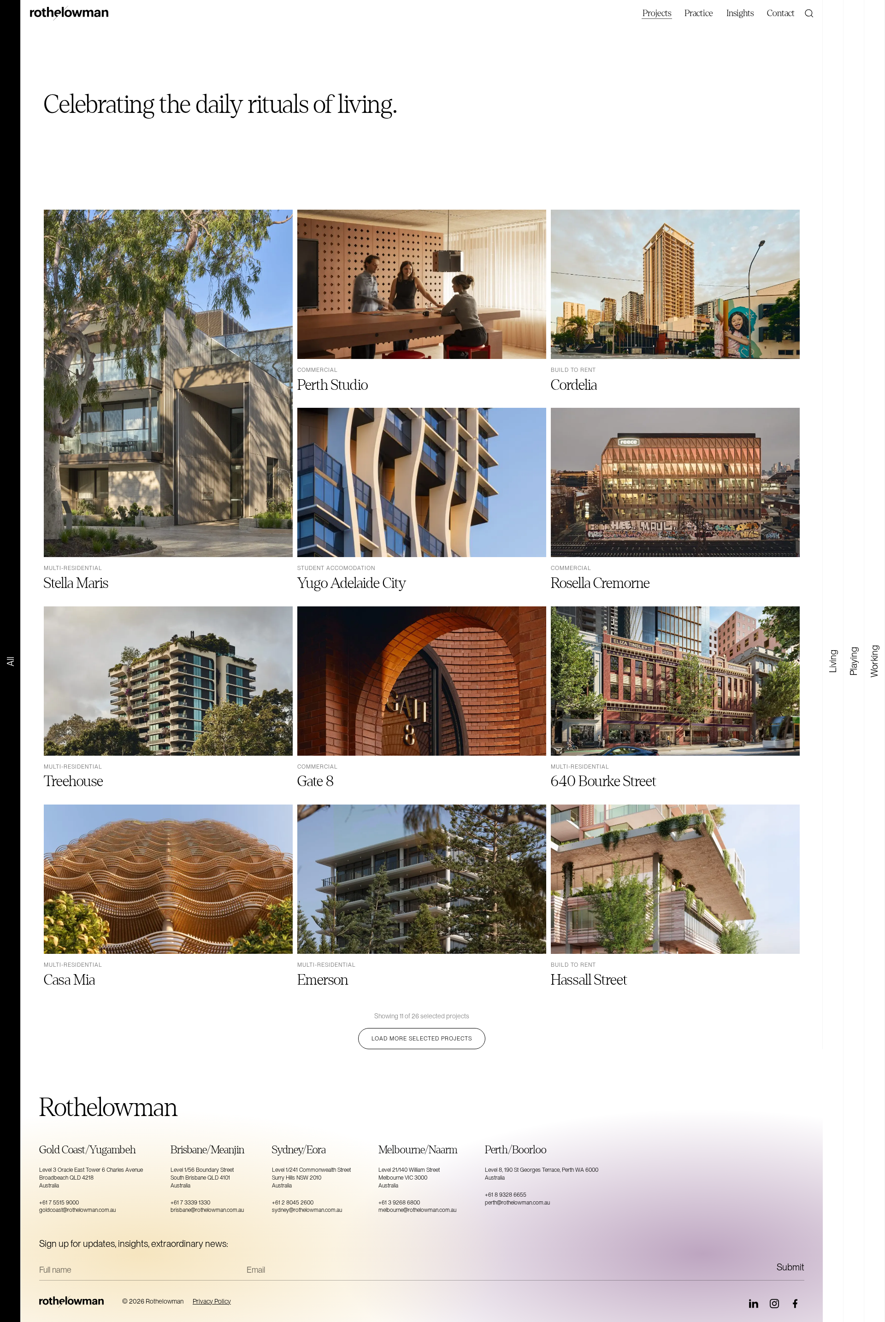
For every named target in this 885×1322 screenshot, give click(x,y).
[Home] (76, 1301)
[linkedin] (753, 1303)
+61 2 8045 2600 (292, 1202)
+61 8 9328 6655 (505, 1195)
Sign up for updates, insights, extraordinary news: (133, 1243)
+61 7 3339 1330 (190, 1202)
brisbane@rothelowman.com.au (207, 1210)
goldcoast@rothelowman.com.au (77, 1210)
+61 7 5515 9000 (59, 1202)
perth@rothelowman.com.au (517, 1202)
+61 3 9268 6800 (399, 1202)
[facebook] (795, 1303)
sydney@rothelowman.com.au (307, 1210)
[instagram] (774, 1303)
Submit (790, 1267)
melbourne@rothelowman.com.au (417, 1210)
